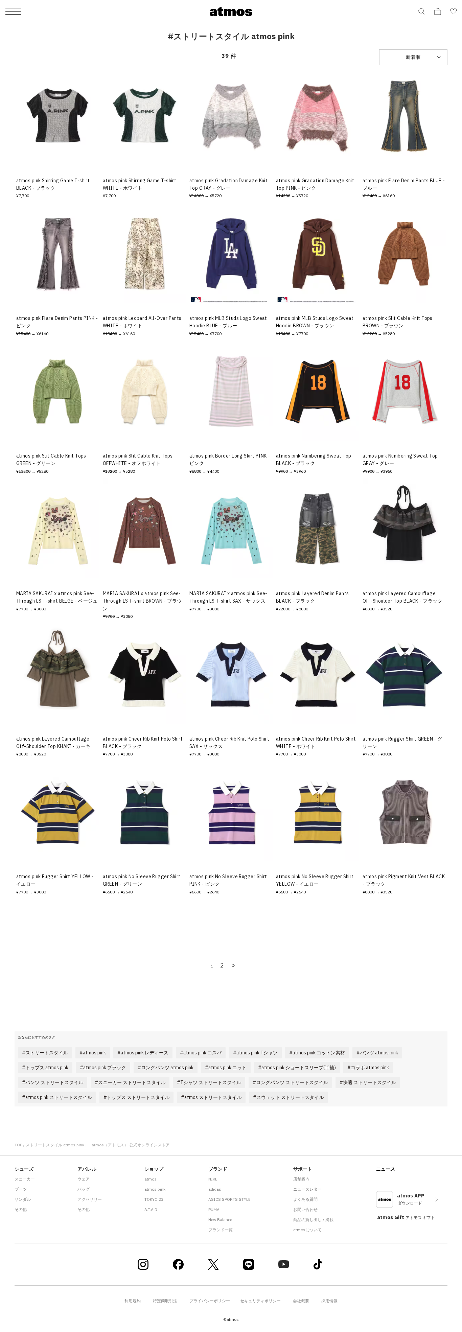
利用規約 (132, 1300)
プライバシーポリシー (209, 1300)
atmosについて (307, 1229)
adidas (214, 1189)
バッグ (83, 1189)
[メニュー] (13, 12)
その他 (21, 1209)
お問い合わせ (305, 1209)
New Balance (220, 1219)
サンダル (23, 1199)
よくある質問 (305, 1199)
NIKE (212, 1179)
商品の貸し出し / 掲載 (313, 1219)
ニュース (385, 1169)
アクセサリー (89, 1199)
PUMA (214, 1209)
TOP (18, 1144)
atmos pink (154, 1189)
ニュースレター (307, 1189)
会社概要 (301, 1300)
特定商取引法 (165, 1300)
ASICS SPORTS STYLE (229, 1199)
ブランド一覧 (220, 1229)
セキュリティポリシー (260, 1300)
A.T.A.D (150, 1209)
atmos (150, 1179)
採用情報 (329, 1300)
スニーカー (25, 1179)
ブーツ (21, 1189)
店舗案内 (301, 1179)
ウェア (83, 1179)
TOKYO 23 (153, 1199)
